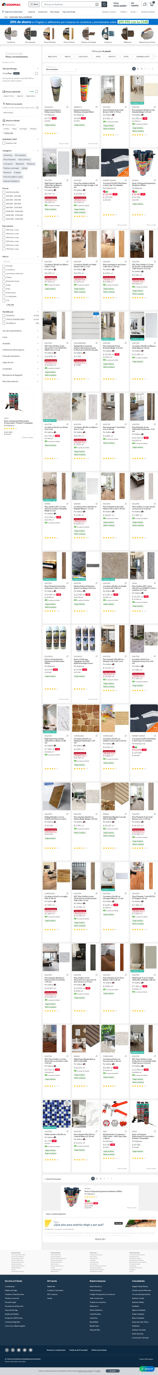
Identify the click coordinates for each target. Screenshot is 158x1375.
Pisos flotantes (10, 159)
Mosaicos (7, 172)
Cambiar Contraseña (55, 1290)
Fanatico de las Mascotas (141, 1290)
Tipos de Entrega (68, 12)
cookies (97, 1371)
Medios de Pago (11, 1290)
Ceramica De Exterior (57, 1260)
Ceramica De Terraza (17, 1260)
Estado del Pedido (12, 1314)
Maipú (14, 129)
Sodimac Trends (138, 1298)
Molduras (31, 164)
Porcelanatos (20, 155)
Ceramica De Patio (56, 1254)
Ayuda (49, 1298)
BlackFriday (94, 1326)
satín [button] (126, 57)
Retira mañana (8, 112)
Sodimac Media (138, 1302)
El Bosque (33, 129)
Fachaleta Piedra (16, 1267)
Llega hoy (20, 96)
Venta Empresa (95, 1290)
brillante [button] (52, 57)
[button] (74, 4)
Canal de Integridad (12, 1322)
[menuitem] (108, 12)
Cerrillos (6, 129)
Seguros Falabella (138, 1310)
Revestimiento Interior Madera (137, 1262)
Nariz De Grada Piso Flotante (98, 1266)
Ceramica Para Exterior (57, 1266)
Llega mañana (30, 96)
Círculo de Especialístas (141, 1294)
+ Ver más (10, 304)
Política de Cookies (99, 1350)
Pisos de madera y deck (13, 177)
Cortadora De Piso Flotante (137, 1254)
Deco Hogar (54, 12)
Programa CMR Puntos (14, 1318)
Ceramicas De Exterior (96, 1254)
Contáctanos (10, 1286)
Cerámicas (8, 155)
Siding (24, 168)
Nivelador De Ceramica (135, 1267)
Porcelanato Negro (134, 1264)
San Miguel (23, 129)
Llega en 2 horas (9, 96)
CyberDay (94, 1318)
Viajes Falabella (138, 1314)
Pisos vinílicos (24, 159)
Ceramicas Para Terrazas (18, 1266)
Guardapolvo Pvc (134, 1256)
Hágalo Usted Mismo (140, 1286)
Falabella (135, 1306)
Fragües (17, 172)
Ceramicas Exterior (16, 1264)
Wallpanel (20, 164)
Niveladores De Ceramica (97, 1269)
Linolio (131, 1271)
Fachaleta (92, 1260)
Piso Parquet (132, 1266)
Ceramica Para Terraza (17, 1258)
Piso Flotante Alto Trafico (18, 1254)
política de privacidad (85, 1371)
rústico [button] (112, 57)
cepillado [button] (83, 57)
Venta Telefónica (96, 1310)
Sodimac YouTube (139, 1330)
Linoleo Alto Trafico (56, 1269)
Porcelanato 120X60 (135, 1258)
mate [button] (98, 57)
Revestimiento (55, 1271)
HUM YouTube (137, 1334)
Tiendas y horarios (12, 1298)
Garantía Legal (10, 1302)
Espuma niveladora (11, 181)
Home (6, 17)
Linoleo (13, 1269)
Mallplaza (135, 1326)
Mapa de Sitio (95, 1330)
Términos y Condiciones (56, 1350)
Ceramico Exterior (56, 1256)
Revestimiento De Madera (136, 1260)
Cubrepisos (8, 164)
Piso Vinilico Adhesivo (17, 1256)
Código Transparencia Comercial (102, 1294)
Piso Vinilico (93, 1256)
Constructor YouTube (140, 1338)
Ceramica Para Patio (56, 1262)
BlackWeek (94, 1322)
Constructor (42, 12)
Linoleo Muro (94, 1264)
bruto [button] (68, 57)
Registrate (51, 1286)
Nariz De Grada (94, 1262)
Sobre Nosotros (96, 1286)
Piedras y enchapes (11, 168)
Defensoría (94, 1306)
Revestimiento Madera (96, 1271)
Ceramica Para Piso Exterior (58, 1258)
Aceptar (113, 1371)
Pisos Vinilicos (55, 1264)
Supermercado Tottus (140, 1322)
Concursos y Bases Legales (15, 1326)
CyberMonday (95, 1314)
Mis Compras (52, 1294)
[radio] (45, 133)
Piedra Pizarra (94, 1258)
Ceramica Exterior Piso (17, 1262)
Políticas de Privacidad (78, 1350)
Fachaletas (132, 1269)
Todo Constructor (96, 1298)
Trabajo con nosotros (98, 1302)
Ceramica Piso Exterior (17, 1271)
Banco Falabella (138, 1318)
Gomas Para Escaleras (96, 1267)
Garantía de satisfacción (14, 1306)
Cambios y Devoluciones (14, 1294)
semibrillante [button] (142, 57)
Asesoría (31, 12)
